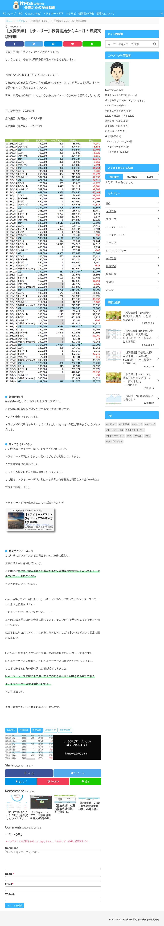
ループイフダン (115, 441)
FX (130, 436)
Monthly (132, 177)
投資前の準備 (86, 13)
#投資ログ (50, 730)
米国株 (110, 289)
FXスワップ (9, 13)
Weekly (114, 177)
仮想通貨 (111, 258)
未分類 (110, 282)
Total (150, 177)
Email (9, 884)
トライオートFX (115, 234)
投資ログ (112, 424)
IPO (20, 13)
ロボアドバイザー (116, 250)
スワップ (111, 219)
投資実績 (24, 730)
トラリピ (71, 13)
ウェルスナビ (33, 13)
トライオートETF (53, 13)
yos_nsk (118, 90)
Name (9, 873)
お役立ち (11, 730)
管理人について (105, 13)
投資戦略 (36, 730)
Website (10, 894)
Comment (11, 847)
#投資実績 (65, 730)
